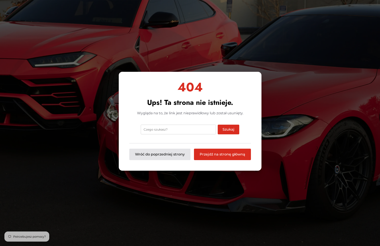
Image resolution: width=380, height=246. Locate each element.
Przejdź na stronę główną (222, 154)
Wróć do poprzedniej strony (160, 154)
